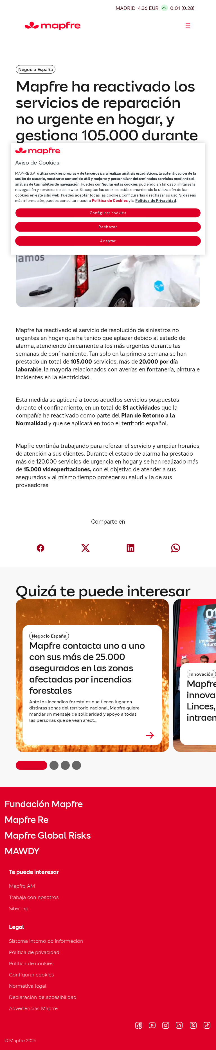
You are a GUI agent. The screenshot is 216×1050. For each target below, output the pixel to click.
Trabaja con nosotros (34, 897)
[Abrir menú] (187, 25)
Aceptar (108, 241)
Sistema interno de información (46, 941)
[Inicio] (27, 26)
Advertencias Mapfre (33, 1008)
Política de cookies (31, 963)
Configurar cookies (108, 213)
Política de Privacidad (155, 200)
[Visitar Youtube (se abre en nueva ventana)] (152, 1026)
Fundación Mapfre (43, 804)
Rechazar (108, 227)
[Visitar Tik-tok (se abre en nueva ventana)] (207, 1026)
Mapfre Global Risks (47, 835)
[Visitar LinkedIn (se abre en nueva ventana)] (179, 1026)
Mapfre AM (22, 886)
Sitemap (18, 908)
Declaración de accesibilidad (42, 997)
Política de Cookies (110, 200)
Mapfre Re (26, 819)
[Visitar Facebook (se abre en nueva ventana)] (138, 1026)
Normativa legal (27, 986)
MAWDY (21, 851)
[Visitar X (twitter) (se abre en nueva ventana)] (193, 1026)
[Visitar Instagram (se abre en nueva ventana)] (165, 1026)
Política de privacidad (34, 952)
